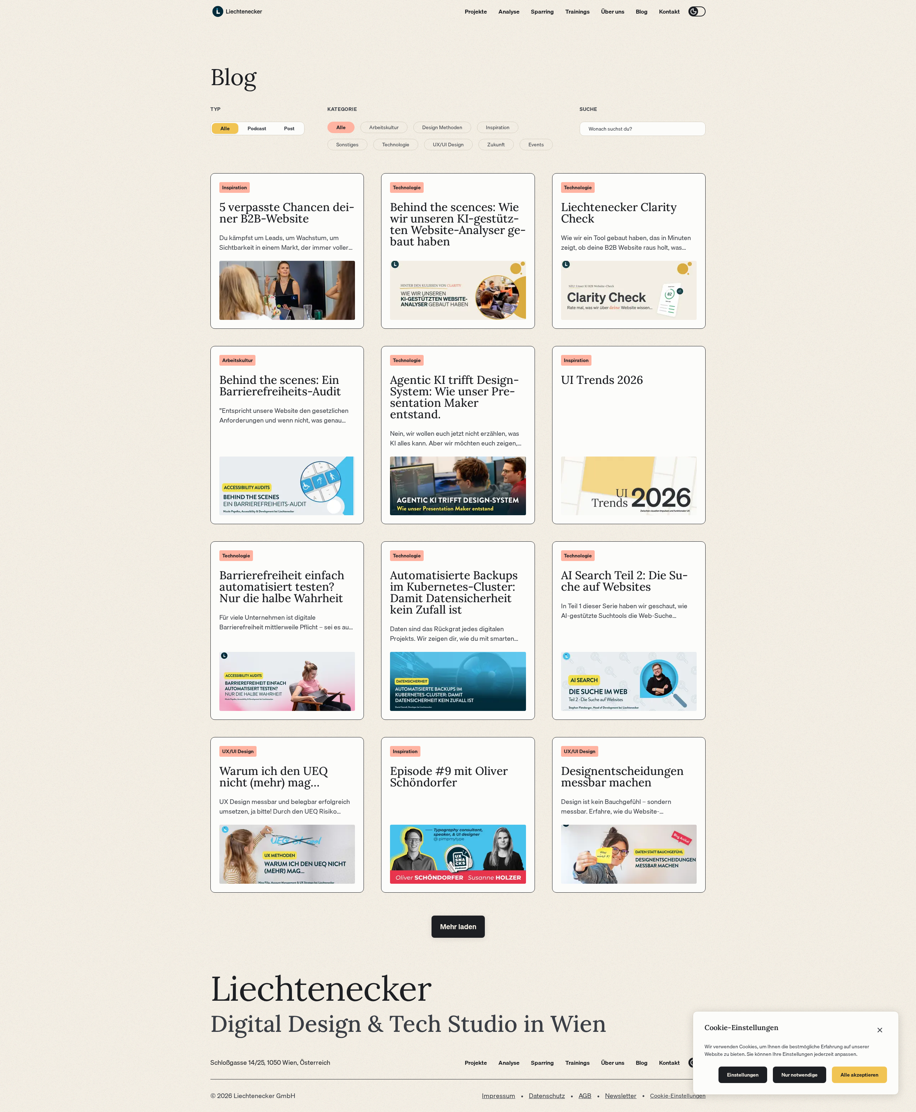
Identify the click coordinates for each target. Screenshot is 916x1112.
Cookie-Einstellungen (678, 1095)
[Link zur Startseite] (237, 11)
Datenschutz (547, 1096)
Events (536, 144)
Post (289, 128)
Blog (642, 11)
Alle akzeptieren (859, 1075)
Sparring (542, 11)
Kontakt (669, 11)
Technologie (395, 144)
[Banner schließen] (880, 1030)
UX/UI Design (448, 144)
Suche (588, 109)
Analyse (509, 11)
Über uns (612, 11)
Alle (225, 128)
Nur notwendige (799, 1075)
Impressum (498, 1096)
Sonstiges (347, 144)
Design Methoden (442, 127)
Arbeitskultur (384, 127)
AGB (585, 1096)
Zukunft (496, 144)
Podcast (257, 128)
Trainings (577, 11)
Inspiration (498, 127)
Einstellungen (743, 1075)
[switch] (697, 11)
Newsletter (621, 1096)
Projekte (476, 11)
